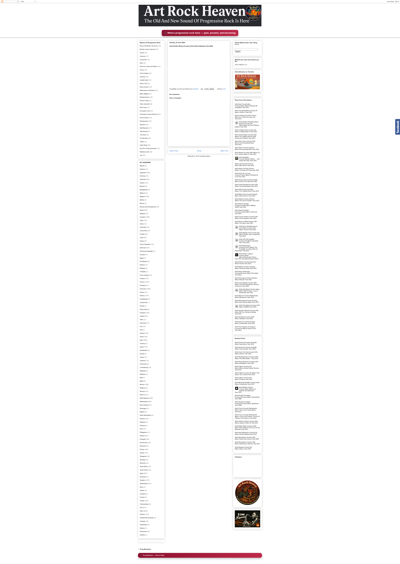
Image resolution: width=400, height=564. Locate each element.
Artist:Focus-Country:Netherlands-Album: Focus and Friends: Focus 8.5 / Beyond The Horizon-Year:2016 (247, 416)
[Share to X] (209, 89)
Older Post (224, 151)
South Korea (144, 470)
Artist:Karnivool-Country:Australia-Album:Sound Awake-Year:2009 (246, 348)
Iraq (141, 330)
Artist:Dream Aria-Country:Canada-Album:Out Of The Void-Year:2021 (246, 180)
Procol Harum (144, 117)
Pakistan (142, 422)
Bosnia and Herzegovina (148, 207)
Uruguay (142, 521)
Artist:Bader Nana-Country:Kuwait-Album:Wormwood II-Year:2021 (246, 195)
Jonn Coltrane (239, 64)
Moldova (142, 388)
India (141, 319)
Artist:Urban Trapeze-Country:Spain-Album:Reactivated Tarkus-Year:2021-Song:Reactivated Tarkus (247, 256)
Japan (142, 347)
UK (141, 507)
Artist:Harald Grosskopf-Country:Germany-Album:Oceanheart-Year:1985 (247, 397)
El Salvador (143, 261)
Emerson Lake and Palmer (148, 66)
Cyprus (142, 241)
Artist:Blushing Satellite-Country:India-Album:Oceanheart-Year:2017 (247, 383)
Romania (143, 446)
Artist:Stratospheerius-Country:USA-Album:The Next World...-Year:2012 (247, 357)
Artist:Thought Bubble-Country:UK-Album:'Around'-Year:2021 (246, 111)
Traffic (142, 141)
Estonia (142, 265)
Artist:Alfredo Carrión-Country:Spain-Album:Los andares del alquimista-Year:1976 (245, 389)
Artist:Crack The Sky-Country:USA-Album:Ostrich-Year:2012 (246, 353)
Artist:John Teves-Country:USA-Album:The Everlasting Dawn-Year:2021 (245, 142)
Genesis (142, 77)
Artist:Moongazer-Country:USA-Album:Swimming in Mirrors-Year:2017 (247, 443)
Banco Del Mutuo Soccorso (149, 46)
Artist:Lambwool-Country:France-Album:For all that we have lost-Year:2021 (246, 117)
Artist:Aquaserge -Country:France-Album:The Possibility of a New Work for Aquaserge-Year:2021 (246, 248)
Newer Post (173, 151)
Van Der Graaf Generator (148, 148)
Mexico (142, 384)
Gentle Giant (144, 80)
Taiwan (142, 490)
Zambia (142, 535)
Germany (143, 289)
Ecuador (142, 254)
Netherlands (144, 401)
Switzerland (143, 483)
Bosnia (142, 203)
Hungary (142, 312)
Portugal (142, 439)
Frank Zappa (144, 73)
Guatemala (143, 302)
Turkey (142, 500)
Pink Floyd (143, 107)
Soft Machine (144, 128)
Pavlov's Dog (144, 100)
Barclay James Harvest (147, 49)
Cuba (141, 237)
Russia (142, 449)
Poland (142, 436)
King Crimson (144, 87)
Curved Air (143, 59)
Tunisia (142, 497)
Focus (142, 70)
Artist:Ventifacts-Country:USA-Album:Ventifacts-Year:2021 (244, 317)
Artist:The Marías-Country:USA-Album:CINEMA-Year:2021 (249, 306)
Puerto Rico (144, 442)
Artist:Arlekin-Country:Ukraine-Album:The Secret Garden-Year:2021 (247, 199)
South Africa (144, 466)
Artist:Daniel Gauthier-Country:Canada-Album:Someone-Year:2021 (246, 211)
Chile (224, 89)
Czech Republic (145, 244)
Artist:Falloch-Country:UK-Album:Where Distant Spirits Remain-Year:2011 (247, 368)
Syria (141, 487)
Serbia (142, 453)
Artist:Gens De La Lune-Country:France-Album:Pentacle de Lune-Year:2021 (246, 174)
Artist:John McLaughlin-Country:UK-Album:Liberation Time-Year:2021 (248, 240)
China (142, 224)
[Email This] (205, 89)
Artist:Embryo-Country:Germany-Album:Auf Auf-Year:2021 (245, 262)
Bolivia (142, 200)
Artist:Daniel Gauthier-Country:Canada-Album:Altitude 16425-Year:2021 (245, 205)
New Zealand (144, 405)
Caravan (142, 56)
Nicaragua (143, 408)
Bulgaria (142, 213)
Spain (142, 473)
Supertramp (144, 131)
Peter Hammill (144, 104)
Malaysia (143, 371)
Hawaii (142, 306)
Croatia (142, 234)
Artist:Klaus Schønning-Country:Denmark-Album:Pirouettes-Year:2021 (247, 273)
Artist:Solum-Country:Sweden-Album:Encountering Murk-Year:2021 (247, 148)
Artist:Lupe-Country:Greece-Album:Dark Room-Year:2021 (244, 164)
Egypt (142, 258)
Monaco (142, 391)
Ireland (142, 333)
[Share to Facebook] (211, 89)
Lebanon (143, 360)
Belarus (142, 193)
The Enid (143, 135)
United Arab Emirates (147, 518)
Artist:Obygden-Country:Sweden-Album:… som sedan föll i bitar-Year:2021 (249, 158)
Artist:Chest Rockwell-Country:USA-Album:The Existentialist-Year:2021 (246, 185)
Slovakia (142, 460)
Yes (141, 155)
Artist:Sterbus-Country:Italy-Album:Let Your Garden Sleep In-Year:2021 (247, 153)
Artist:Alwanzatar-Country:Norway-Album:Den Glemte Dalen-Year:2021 (247, 301)
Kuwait (142, 354)
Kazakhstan (144, 350)
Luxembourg (144, 367)
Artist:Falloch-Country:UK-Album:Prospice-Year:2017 (243, 378)
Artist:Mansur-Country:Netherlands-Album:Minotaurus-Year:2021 (246, 296)
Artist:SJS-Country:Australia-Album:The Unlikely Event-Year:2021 (247, 190)
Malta (141, 381)
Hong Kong (143, 309)
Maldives (143, 374)
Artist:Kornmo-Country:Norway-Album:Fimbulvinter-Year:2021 (245, 322)
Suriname (143, 477)
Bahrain (142, 186)
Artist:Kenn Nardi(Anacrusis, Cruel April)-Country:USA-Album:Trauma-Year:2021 (248, 227)
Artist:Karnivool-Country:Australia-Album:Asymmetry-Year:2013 (246, 343)
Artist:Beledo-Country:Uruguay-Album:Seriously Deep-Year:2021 (246, 267)
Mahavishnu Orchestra (147, 90)
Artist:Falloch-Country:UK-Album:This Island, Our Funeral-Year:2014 (247, 373)
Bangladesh (144, 190)
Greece (142, 295)
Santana (142, 124)
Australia (143, 179)
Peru (141, 429)
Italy (141, 340)
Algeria (142, 166)
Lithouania (143, 364)
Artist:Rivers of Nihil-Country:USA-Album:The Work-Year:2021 (246, 222)
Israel (141, 336)
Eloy (141, 63)
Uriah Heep (143, 145)
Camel (142, 53)
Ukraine (142, 514)
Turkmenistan (144, 504)
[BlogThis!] (207, 89)
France (142, 282)
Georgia (142, 285)
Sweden (142, 480)
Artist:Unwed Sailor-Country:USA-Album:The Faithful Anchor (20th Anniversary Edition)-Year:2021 (246, 136)
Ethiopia (142, 268)
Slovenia (142, 463)
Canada (142, 217)
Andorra (142, 169)
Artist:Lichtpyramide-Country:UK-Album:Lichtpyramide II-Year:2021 (246, 130)
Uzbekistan (143, 524)
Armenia (142, 176)
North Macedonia (145, 415)
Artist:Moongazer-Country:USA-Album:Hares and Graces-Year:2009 (247, 438)
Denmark (143, 248)
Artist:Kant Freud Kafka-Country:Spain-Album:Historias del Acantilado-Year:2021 (246, 105)
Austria (142, 183)
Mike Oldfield (144, 94)
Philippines (143, 432)
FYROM (142, 272)
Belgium (142, 196)
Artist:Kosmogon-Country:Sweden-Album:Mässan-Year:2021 (246, 278)
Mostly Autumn (144, 97)
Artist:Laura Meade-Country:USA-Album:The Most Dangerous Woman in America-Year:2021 (247, 284)
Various (142, 528)
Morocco (143, 394)
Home (199, 151)
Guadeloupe (144, 299)
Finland (142, 278)
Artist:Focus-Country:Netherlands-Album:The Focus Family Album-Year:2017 (246, 409)
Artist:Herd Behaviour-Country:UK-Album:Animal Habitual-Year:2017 (246, 433)
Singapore (143, 456)
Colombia (143, 227)
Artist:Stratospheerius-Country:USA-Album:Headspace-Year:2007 (247, 362)
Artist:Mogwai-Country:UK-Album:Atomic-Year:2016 (243, 448)
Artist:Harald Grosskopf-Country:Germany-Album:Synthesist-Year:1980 (247, 403)
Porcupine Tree (145, 111)
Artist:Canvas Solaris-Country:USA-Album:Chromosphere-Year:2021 (246, 217)
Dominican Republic (146, 251)
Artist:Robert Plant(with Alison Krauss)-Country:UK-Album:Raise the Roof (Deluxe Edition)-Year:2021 (247, 124)
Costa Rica (143, 230)
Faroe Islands (144, 275)
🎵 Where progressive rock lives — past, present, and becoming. (200, 33)
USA (141, 511)
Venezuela (143, 531)
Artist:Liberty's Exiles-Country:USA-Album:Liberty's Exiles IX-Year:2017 (246, 422)
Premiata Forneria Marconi (149, 114)
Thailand (143, 494)
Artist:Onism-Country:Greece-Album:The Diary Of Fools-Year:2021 (247, 169)
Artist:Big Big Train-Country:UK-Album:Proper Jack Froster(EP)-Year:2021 (249, 234)
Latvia (142, 357)
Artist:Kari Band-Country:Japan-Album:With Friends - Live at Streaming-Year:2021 (249, 290)
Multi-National (144, 398)
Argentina (143, 172)
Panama (142, 425)
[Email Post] (201, 89)
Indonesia (143, 323)
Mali (141, 377)
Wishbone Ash (144, 152)
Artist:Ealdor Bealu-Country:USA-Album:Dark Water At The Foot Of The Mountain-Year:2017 (247, 427)
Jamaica (142, 343)
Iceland (142, 316)
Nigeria (142, 412)
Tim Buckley (144, 138)
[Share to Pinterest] (213, 89)
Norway (142, 418)
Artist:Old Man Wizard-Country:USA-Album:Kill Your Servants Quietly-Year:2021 (247, 312)
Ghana (142, 292)
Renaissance (144, 121)
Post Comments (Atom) (203, 156)
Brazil (141, 210)
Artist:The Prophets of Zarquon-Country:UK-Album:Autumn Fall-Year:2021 (245, 328)
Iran (141, 326)
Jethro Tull (143, 83)
